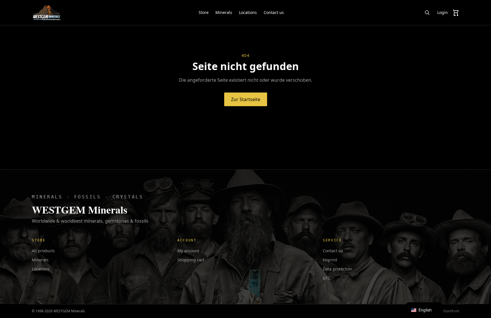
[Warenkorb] (455, 12)
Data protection (337, 269)
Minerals (223, 12)
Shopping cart (190, 259)
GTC (326, 278)
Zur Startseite (245, 99)
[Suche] (427, 12)
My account (188, 250)
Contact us (274, 12)
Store (204, 12)
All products (43, 250)
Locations (248, 12)
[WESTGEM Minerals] (46, 12)
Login (442, 12)
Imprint (330, 259)
